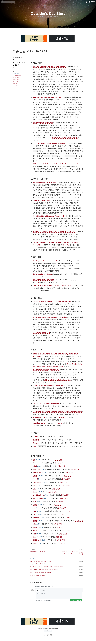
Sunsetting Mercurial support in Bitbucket (48, 385)
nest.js (35, 543)
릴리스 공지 (59, 463)
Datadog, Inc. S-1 (39, 417)
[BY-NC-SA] (17, 65)
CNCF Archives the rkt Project (43, 280)
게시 (16, 67)
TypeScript (36, 469)
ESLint (35, 514)
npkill (34, 446)
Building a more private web (43, 123)
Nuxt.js (35, 521)
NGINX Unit (37, 540)
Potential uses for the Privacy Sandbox (65, 138)
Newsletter (17, 59)
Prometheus (37, 482)
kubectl (23, 62)
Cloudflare (59, 423)
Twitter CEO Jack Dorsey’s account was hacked (50, 317)
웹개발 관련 (16, 73)
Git (34, 460)
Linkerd (35, 485)
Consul (35, 479)
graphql (16, 62)
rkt (38, 282)
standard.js (37, 472)
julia (34, 524)
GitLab (35, 530)
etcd (34, 501)
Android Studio (38, 498)
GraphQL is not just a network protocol (47, 97)
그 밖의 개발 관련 (17, 75)
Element (36, 436)
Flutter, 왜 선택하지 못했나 (42, 200)
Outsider (50, 638)
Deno (34, 537)
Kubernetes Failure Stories (42, 274)
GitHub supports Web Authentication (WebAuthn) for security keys (57, 164)
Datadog (62, 417)
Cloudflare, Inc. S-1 (39, 423)
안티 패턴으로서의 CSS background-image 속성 (49, 143)
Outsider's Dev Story (48, 13)
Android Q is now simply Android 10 (46, 403)
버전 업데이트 (16, 85)
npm (34, 533)
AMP (20, 62)
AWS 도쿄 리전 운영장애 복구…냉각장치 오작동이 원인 (52, 285)
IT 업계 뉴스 (16, 81)
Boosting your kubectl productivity (45, 261)
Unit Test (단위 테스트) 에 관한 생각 (45, 182)
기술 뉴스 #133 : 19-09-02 (30, 51)
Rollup (35, 527)
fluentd (35, 505)
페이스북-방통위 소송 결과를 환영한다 (57, 380)
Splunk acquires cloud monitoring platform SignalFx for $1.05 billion (57, 412)
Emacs (35, 492)
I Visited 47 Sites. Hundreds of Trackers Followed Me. (52, 301)
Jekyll (35, 466)
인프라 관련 (16, 77)
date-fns (35, 476)
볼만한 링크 (16, 79)
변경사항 (58, 460)
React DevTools (38, 495)
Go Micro (36, 517)
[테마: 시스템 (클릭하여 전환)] (86, 2)
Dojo (34, 508)
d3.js (34, 511)
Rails (34, 463)
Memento (36, 443)
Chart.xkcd (36, 440)
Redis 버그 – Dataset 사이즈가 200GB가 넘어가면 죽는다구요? (54, 232)
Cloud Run (66, 245)
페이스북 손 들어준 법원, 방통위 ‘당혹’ (46, 370)
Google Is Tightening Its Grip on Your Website (49, 67)
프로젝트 (15, 83)
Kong (34, 488)
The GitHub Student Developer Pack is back (48, 216)
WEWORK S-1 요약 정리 (41, 333)
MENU (92, 2)
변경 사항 (60, 527)
